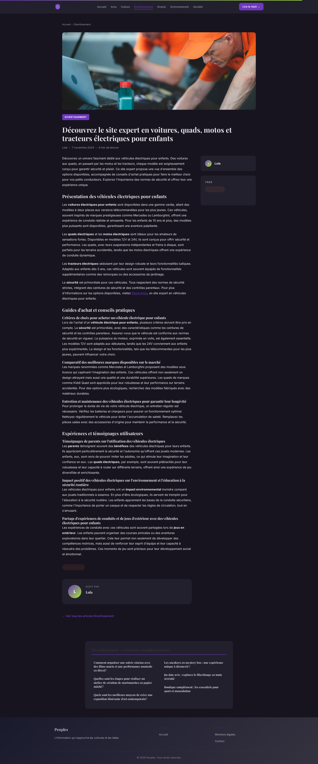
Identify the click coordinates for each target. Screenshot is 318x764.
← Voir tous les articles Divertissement (88, 616)
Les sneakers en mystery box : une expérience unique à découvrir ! (193, 664)
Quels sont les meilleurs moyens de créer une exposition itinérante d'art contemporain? (123, 697)
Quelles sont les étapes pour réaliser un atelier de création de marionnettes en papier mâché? (123, 682)
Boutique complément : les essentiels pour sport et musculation (191, 689)
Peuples (61, 729)
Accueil (101, 6)
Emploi (161, 6)
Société (198, 6)
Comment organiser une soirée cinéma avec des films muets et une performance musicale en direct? (123, 666)
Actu (113, 6)
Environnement (179, 6)
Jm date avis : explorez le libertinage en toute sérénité (193, 676)
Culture (125, 6)
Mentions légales (225, 734)
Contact (220, 741)
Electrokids (139, 293)
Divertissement (143, 6)
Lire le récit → (251, 6)
